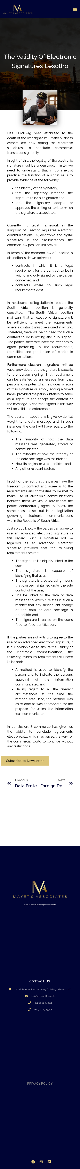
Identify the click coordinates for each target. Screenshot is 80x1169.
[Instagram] (41, 1161)
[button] (74, 9)
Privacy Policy (40, 1083)
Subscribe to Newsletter (25, 761)
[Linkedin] (49, 1161)
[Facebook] (33, 1161)
